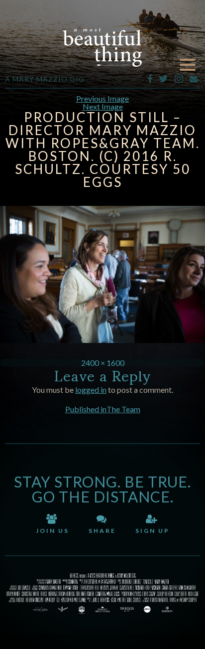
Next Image (103, 106)
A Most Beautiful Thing (102, 47)
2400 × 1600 (102, 362)
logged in (90, 389)
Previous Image (102, 98)
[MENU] (187, 65)
